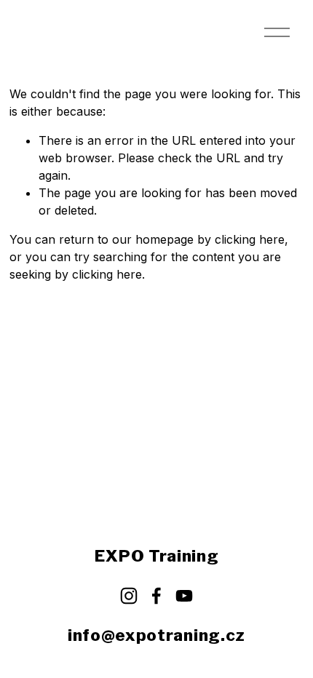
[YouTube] (184, 596)
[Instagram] (129, 596)
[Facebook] (156, 596)
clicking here (250, 239)
